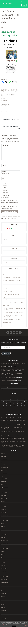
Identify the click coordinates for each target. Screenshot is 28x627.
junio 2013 (3, 607)
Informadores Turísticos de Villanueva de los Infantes (14, 302)
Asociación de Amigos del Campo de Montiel (12, 280)
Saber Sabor (5, 288)
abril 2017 (3, 529)
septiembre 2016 (4, 548)
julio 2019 (3, 501)
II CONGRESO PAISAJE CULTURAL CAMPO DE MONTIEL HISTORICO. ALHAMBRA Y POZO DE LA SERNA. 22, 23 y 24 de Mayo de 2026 (13, 365)
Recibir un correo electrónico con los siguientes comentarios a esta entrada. (10, 202)
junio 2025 (3, 461)
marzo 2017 (3, 532)
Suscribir (6, 353)
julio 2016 (3, 554)
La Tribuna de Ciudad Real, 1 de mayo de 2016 (5, 102)
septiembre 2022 (4, 481)
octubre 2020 (4, 492)
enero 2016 (3, 571)
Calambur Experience (7, 285)
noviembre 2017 (4, 515)
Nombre (4, 165)
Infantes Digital (6, 325)
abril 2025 (3, 464)
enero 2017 (3, 537)
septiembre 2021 (4, 487)
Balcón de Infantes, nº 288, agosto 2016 (10, 119)
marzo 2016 (3, 565)
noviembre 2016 (4, 543)
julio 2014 (3, 587)
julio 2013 (3, 604)
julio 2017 (3, 523)
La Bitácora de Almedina (8, 283)
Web (3, 178)
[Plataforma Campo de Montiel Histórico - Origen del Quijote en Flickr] (10, 228)
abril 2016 (3, 562)
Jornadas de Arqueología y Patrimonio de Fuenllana (13, 312)
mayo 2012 (3, 613)
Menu (24, 5)
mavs (2, 27)
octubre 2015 (4, 573)
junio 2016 (3, 557)
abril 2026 (3, 453)
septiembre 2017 (4, 520)
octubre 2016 (4, 545)
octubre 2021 (4, 484)
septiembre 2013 (4, 601)
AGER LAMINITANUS (7, 291)
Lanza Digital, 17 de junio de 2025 (8, 377)
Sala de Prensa (8, 111)
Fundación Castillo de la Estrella (9, 299)
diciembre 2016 (4, 540)
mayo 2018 (3, 509)
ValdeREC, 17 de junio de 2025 (7, 380)
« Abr (2, 411)
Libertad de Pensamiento (8, 322)
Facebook (14, 248)
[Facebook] (7, 332)
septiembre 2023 (4, 476)
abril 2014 (3, 596)
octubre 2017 (4, 518)
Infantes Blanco (6, 305)
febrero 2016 (4, 568)
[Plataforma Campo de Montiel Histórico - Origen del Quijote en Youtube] (8, 228)
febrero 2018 (3, 512)
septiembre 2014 (4, 582)
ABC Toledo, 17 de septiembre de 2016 (11, 127)
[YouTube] (17, 332)
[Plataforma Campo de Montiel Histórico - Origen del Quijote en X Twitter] (6, 228)
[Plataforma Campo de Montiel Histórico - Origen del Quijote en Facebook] (4, 228)
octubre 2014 (4, 579)
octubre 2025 (4, 459)
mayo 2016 (3, 559)
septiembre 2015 (4, 576)
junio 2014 (3, 590)
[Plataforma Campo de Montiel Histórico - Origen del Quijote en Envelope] (12, 228)
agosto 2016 (3, 551)
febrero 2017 (3, 534)
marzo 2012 (3, 615)
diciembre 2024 (4, 467)
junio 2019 (3, 504)
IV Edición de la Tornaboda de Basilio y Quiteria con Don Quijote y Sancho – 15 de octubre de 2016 (14, 441)
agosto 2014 (3, 585)
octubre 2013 (4, 599)
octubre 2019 (4, 498)
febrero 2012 (3, 618)
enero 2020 (3, 495)
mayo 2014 (3, 593)
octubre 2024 (4, 470)
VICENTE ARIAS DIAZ (5, 431)
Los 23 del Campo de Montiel (9, 271)
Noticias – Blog (4, 387)
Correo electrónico (5, 173)
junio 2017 (3, 526)
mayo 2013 (3, 610)
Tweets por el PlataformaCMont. (9, 262)
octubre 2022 (4, 478)
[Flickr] (14, 332)
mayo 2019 (3, 506)
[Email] (20, 332)
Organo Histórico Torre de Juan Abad (10, 297)
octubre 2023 (4, 473)
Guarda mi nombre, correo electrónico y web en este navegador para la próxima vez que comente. (6, 190)
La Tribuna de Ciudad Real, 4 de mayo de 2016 (14, 90)
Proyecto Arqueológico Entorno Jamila (11, 294)
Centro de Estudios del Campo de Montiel (11, 319)
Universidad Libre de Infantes (9, 274)
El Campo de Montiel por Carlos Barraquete (12, 277)
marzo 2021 (3, 490)
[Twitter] (11, 332)
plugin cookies (24, 625)
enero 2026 (3, 456)
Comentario (5, 146)
